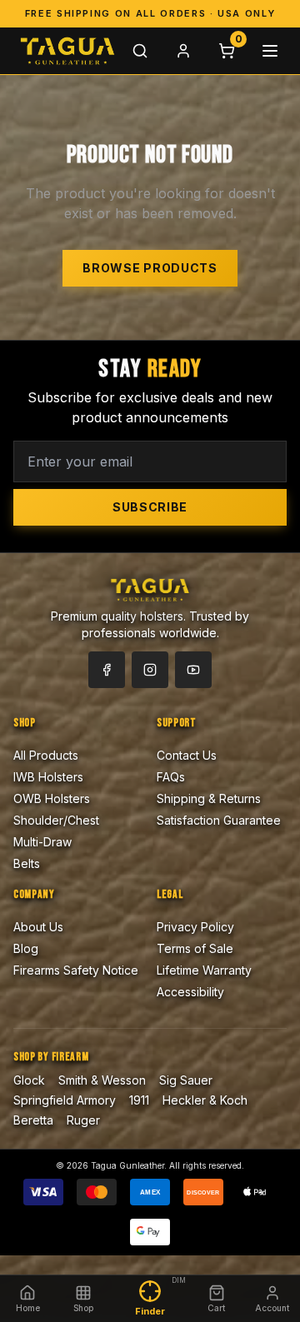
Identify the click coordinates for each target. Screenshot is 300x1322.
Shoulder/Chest (56, 820)
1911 (139, 1100)
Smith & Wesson (102, 1080)
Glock (29, 1080)
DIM (179, 1280)
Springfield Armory (64, 1100)
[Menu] (270, 50)
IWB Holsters (48, 777)
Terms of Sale (195, 948)
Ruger (83, 1120)
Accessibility (190, 992)
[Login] (183, 50)
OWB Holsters (51, 798)
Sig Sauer (185, 1080)
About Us (38, 927)
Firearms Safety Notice (75, 970)
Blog (25, 948)
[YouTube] (193, 669)
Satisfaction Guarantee (219, 820)
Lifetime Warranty (204, 970)
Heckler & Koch (205, 1100)
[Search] (140, 50)
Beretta (33, 1120)
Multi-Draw (42, 842)
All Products (45, 755)
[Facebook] (106, 669)
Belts (26, 863)
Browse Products (150, 268)
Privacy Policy (195, 927)
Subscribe (150, 507)
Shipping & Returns (209, 798)
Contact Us (187, 755)
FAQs (171, 777)
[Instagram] (150, 669)
